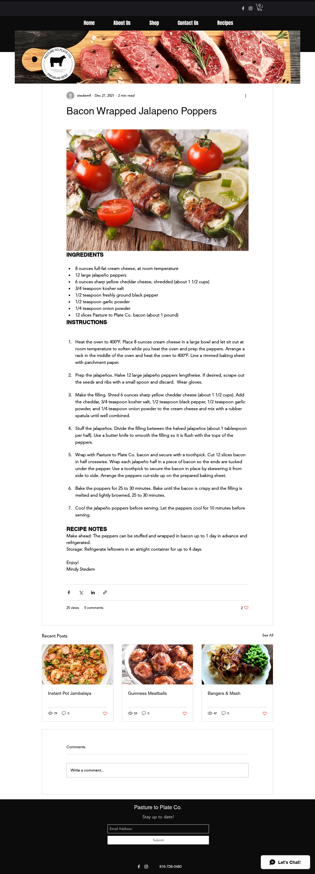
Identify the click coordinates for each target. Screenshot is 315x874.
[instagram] (250, 8)
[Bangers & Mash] (237, 664)
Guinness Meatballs (147, 693)
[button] (260, 7)
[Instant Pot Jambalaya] (77, 664)
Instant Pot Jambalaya (69, 693)
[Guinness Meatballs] (157, 664)
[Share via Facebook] (68, 592)
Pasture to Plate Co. (158, 807)
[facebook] (243, 8)
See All (267, 635)
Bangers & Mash (224, 693)
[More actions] (246, 96)
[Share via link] (105, 592)
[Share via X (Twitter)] (81, 592)
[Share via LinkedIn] (93, 592)
